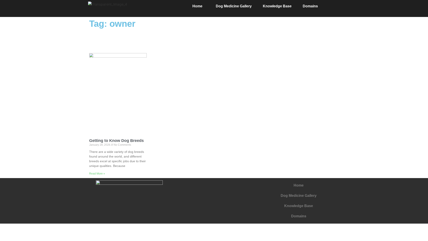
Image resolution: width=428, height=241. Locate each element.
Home (197, 6)
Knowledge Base (277, 6)
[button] (198, 6)
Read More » (97, 173)
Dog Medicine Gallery (234, 6)
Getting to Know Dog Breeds (116, 140)
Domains (310, 6)
